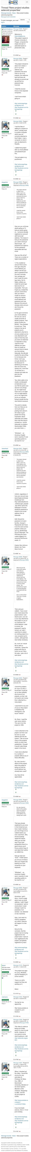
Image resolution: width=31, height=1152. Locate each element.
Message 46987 (17, 448)
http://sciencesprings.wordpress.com (21, 104)
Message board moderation (8, 17)
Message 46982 (17, 58)
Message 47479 (17, 965)
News (14, 13)
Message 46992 (17, 799)
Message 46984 (17, 182)
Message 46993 (17, 887)
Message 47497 (17, 1062)
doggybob (5, 182)
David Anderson (8, 29)
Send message (5, 45)
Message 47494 (17, 997)
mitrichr (5, 59)
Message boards (6, 13)
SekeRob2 (5, 449)
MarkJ (4, 965)
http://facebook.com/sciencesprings (21, 108)
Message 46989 (17, 678)
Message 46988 (17, 557)
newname (5, 997)
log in (2, 22)
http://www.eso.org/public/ (21, 1039)
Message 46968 (17, 29)
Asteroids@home (20, 36)
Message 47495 (17, 1019)
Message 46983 (17, 121)
